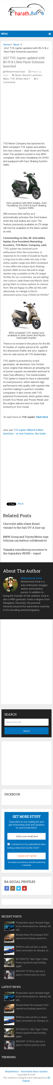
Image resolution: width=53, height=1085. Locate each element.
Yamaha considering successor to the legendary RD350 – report (25, 551)
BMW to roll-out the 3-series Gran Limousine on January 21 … (33, 949)
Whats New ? (23, 78)
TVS (12, 78)
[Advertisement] (27, 24)
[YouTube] (24, 888)
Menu (4, 33)
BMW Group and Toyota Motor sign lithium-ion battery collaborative (26, 538)
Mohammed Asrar (15, 71)
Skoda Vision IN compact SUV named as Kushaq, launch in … (32, 936)
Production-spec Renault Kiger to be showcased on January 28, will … (33, 926)
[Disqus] (26, 664)
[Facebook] (6, 888)
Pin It (20, 503)
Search (26, 731)
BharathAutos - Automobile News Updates (26, 1071)
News (18, 75)
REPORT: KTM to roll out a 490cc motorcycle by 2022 (31, 973)
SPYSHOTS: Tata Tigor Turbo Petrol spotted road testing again (32, 963)
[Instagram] (12, 888)
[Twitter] (18, 888)
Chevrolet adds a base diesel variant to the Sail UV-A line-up (24, 525)
